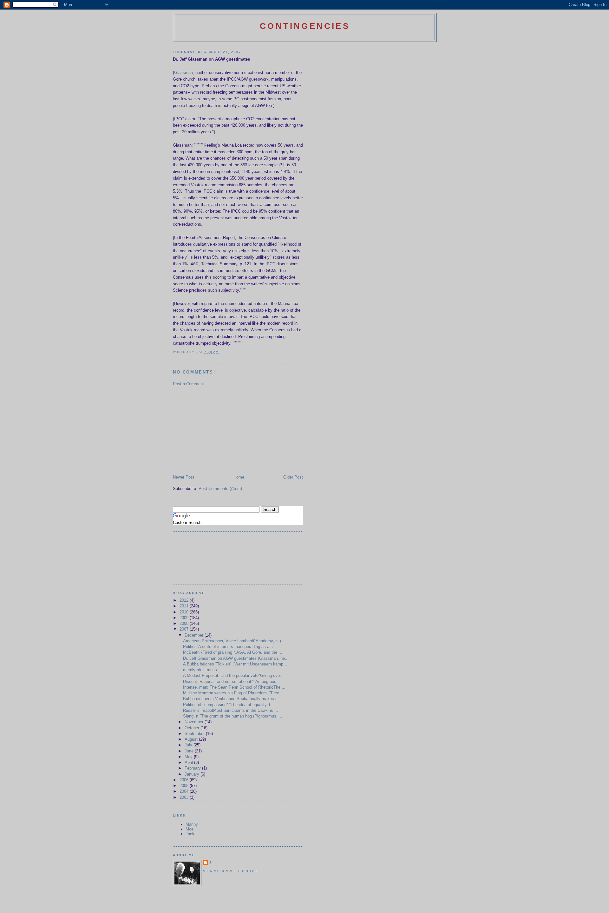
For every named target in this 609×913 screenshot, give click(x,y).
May (189, 756)
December (195, 635)
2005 (185, 785)
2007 (185, 629)
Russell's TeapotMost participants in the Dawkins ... (230, 710)
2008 (185, 623)
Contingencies (305, 26)
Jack (190, 833)
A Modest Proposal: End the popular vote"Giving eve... (233, 675)
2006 (185, 779)
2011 (185, 606)
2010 (185, 612)
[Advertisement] (220, 430)
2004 (185, 791)
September (195, 733)
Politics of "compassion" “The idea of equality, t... (228, 704)
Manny (192, 824)
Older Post (293, 477)
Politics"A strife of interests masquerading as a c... (230, 646)
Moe (189, 829)
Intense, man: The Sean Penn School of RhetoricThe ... (234, 687)
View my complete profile (230, 871)
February (193, 768)
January (192, 774)
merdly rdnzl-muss (200, 669)
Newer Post (183, 477)
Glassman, (184, 72)
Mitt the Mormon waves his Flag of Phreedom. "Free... (233, 693)
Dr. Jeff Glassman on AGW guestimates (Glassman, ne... (236, 658)
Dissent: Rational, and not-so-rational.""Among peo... (231, 681)
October (192, 727)
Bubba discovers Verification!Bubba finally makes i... (231, 698)
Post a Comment (188, 383)
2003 (185, 797)
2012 (185, 600)
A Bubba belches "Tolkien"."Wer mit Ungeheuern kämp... (235, 664)
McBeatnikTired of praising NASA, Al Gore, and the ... (232, 652)
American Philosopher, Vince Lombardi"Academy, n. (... (234, 640)
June (190, 751)
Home (238, 477)
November (195, 721)
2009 (185, 617)
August (192, 739)
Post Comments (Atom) (220, 488)
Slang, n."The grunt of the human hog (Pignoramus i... (232, 716)
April (189, 762)
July (189, 745)
